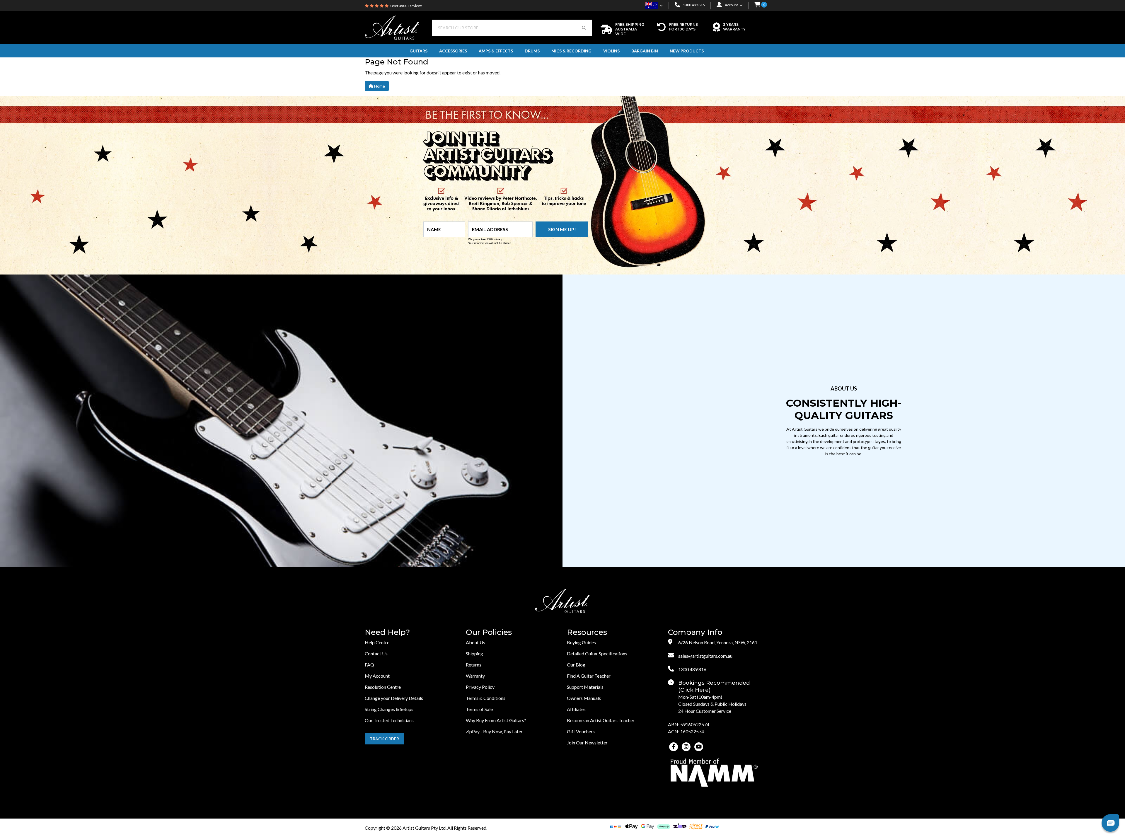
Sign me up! (562, 229)
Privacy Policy (480, 687)
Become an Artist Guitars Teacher (601, 720)
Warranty (475, 676)
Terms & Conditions (485, 698)
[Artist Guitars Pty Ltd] (392, 27)
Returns (473, 664)
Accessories (453, 50)
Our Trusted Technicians (389, 720)
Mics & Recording (571, 50)
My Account (377, 676)
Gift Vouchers (581, 731)
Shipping (474, 653)
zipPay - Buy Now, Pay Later (494, 731)
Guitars (418, 50)
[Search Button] (584, 28)
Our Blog (576, 664)
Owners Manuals (584, 698)
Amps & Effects (496, 50)
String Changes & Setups (389, 709)
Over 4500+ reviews (406, 6)
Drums (532, 50)
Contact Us (376, 653)
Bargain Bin (644, 50)
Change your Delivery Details (394, 698)
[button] (757, 5)
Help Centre (377, 642)
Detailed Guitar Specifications (597, 653)
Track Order (384, 738)
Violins (611, 50)
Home (379, 85)
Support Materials (585, 687)
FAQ (369, 664)
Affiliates (576, 709)
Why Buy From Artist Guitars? (496, 720)
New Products (687, 50)
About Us (475, 642)
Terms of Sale (479, 709)
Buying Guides (581, 642)
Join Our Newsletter (587, 742)
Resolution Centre (383, 687)
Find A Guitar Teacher (589, 676)
